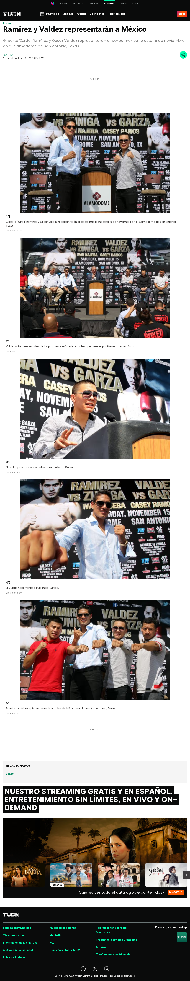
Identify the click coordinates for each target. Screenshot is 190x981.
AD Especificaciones (63, 927)
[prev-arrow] (0, 874)
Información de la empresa (20, 942)
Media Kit (56, 935)
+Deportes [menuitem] (97, 14)
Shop (135, 4)
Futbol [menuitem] (81, 14)
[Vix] (182, 14)
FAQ (52, 942)
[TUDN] (12, 14)
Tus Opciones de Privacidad (114, 954)
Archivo (101, 947)
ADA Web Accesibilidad (18, 950)
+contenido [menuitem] (116, 14)
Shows (64, 4)
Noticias (78, 4)
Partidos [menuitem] (52, 14)
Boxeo (7, 23)
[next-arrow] (186, 875)
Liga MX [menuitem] (68, 14)
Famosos (93, 4)
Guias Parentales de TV (65, 950)
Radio (124, 4)
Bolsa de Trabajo (14, 957)
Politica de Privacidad (17, 927)
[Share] (183, 55)
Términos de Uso (14, 935)
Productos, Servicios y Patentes (116, 939)
